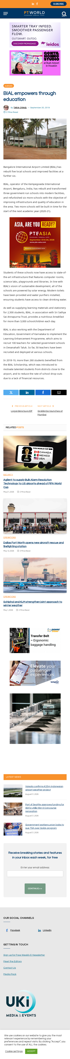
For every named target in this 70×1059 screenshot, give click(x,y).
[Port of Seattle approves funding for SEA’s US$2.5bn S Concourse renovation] (13, 809)
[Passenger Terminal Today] (35, 13)
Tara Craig (20, 108)
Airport (9, 86)
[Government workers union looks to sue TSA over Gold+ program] (13, 829)
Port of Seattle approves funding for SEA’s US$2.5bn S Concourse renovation (44, 807)
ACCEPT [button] (31, 1051)
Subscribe (58, 4)
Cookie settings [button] (14, 1051)
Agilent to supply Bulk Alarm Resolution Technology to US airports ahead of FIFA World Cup (32, 483)
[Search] (64, 13)
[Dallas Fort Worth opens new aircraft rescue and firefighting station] (35, 516)
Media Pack (9, 974)
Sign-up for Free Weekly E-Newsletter (24, 955)
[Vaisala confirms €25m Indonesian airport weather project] (13, 790)
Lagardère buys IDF (21, 411)
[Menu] (5, 13)
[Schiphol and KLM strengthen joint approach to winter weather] (35, 575)
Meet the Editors (12, 961)
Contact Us (9, 968)
